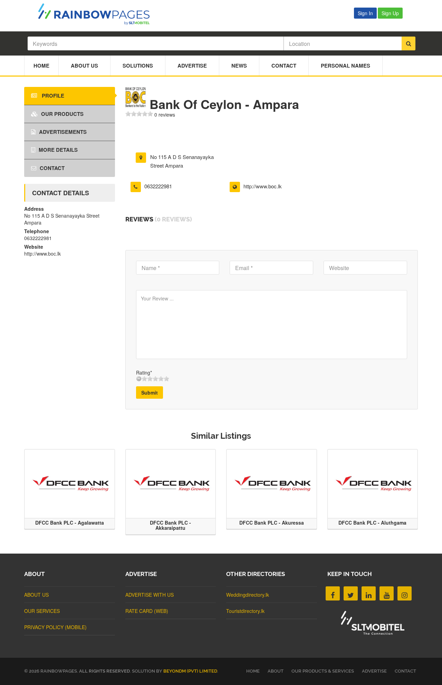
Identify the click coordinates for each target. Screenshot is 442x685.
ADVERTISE (374, 671)
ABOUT (276, 671)
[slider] (139, 114)
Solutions (138, 65)
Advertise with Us (149, 594)
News (239, 65)
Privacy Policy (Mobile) (55, 627)
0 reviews (164, 114)
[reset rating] (139, 378)
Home (41, 65)
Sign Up (390, 13)
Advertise (192, 65)
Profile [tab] (52, 95)
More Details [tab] (58, 149)
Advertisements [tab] (63, 132)
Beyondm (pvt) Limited (190, 671)
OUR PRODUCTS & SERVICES (322, 671)
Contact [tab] (52, 168)
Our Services (42, 610)
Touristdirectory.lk (245, 610)
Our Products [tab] (62, 114)
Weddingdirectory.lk (247, 594)
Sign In (365, 13)
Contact (283, 65)
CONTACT (405, 671)
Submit (149, 392)
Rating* (144, 372)
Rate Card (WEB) (146, 610)
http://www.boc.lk (262, 186)
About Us (84, 65)
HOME (253, 671)
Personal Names (345, 65)
